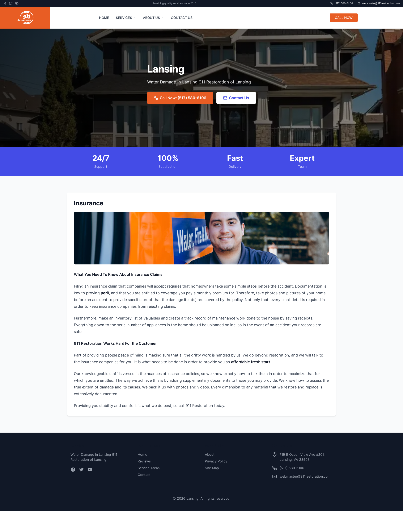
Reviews (144, 461)
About (210, 454)
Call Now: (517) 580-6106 (183, 98)
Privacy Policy (216, 461)
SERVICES (124, 18)
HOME (104, 18)
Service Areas (149, 468)
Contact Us (239, 98)
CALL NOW (344, 18)
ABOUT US (151, 18)
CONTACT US (181, 18)
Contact (144, 475)
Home (142, 454)
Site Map (212, 468)
